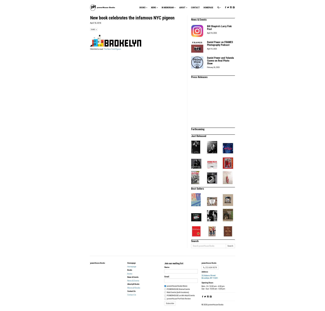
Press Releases (199, 77)
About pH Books (133, 288)
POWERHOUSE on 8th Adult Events (181, 296)
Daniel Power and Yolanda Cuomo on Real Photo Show (220, 60)
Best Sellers (198, 188)
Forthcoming (198, 129)
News (154, 7)
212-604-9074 (211, 267)
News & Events (199, 19)
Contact (195, 7)
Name (166, 267)
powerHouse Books (97, 263)
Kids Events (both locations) (178, 292)
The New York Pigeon (112, 49)
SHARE (93, 29)
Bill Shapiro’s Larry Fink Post (219, 28)
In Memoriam (168, 7)
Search (230, 246)
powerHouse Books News (177, 286)
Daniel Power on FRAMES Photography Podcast (220, 43)
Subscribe (170, 303)
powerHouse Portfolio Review (179, 299)
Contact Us (131, 295)
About (182, 7)
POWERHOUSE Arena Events (178, 289)
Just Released (199, 136)
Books (143, 7)
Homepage (208, 7)
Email (166, 277)
